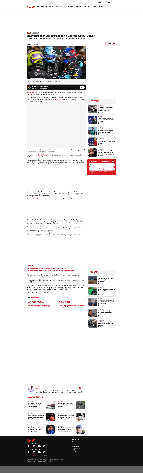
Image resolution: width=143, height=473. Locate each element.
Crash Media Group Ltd (36, 456)
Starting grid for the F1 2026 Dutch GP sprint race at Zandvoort (106, 279)
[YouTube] (40, 447)
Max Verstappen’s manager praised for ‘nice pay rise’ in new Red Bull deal (66, 417)
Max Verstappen (32, 92)
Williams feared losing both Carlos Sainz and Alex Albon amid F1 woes (106, 301)
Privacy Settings (76, 448)
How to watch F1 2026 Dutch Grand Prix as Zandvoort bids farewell (66, 405)
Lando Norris (58, 99)
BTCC (62, 7)
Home (29, 33)
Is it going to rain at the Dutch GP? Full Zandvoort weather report (35, 405)
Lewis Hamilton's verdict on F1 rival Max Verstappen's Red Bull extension (36, 417)
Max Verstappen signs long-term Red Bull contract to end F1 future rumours (66, 429)
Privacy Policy (92, 173)
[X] (34, 447)
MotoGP (44, 7)
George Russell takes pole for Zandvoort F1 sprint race (48, 268)
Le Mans (78, 7)
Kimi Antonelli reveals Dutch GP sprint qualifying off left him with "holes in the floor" (106, 152)
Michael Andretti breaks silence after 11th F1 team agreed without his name (71, 306)
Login (73, 449)
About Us (74, 441)
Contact (74, 443)
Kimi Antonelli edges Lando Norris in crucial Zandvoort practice (52, 270)
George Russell (43, 155)
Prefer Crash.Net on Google (40, 86)
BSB (56, 7)
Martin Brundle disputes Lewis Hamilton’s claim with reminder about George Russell (40, 306)
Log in (109, 2)
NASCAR (94, 7)
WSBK (51, 7)
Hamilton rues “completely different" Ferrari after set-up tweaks (106, 141)
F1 (38, 7)
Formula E (69, 7)
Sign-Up (74, 451)
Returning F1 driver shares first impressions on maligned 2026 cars (105, 108)
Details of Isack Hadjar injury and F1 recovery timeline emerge (106, 312)
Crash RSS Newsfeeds (77, 445)
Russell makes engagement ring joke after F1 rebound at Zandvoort (106, 119)
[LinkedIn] (45, 447)
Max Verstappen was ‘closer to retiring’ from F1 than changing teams (36, 429)
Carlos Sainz (36, 199)
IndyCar (86, 7)
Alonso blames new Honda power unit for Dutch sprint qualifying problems (105, 130)
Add (82, 87)
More (101, 7)
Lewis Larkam (30, 43)
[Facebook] (29, 447)
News (36, 33)
